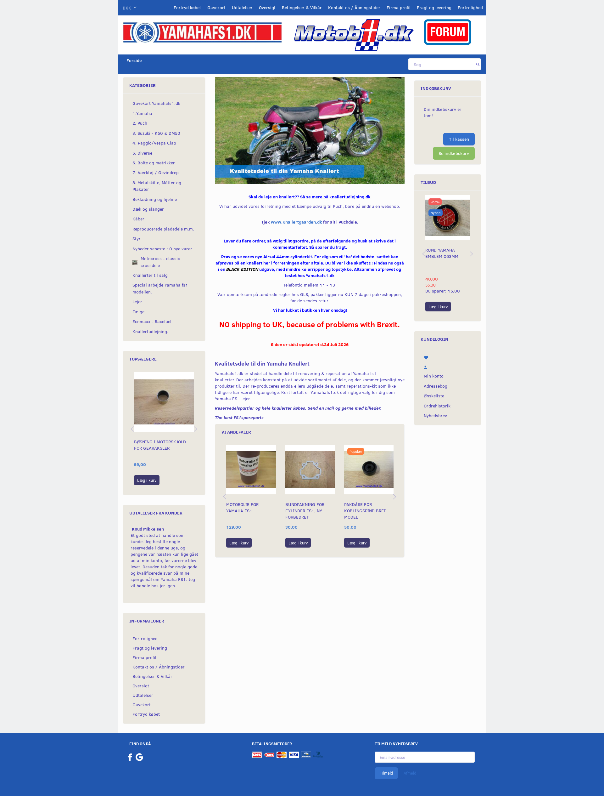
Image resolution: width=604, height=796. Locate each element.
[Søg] (478, 64)
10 (335, 176)
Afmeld (410, 773)
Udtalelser (242, 7)
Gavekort (216, 7)
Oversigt (267, 7)
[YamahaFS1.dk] (202, 32)
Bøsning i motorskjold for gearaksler (160, 445)
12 (349, 176)
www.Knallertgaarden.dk (296, 222)
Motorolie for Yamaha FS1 (242, 507)
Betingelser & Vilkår (302, 7)
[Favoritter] (448, 356)
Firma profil (399, 7)
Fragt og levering (434, 7)
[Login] (448, 366)
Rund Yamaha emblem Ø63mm (441, 253)
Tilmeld (386, 773)
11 (342, 176)
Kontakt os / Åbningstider (354, 7)
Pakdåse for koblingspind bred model (365, 510)
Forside (134, 60)
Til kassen (459, 139)
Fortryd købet (187, 7)
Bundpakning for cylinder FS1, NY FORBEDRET (304, 510)
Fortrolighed (470, 7)
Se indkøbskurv (454, 153)
